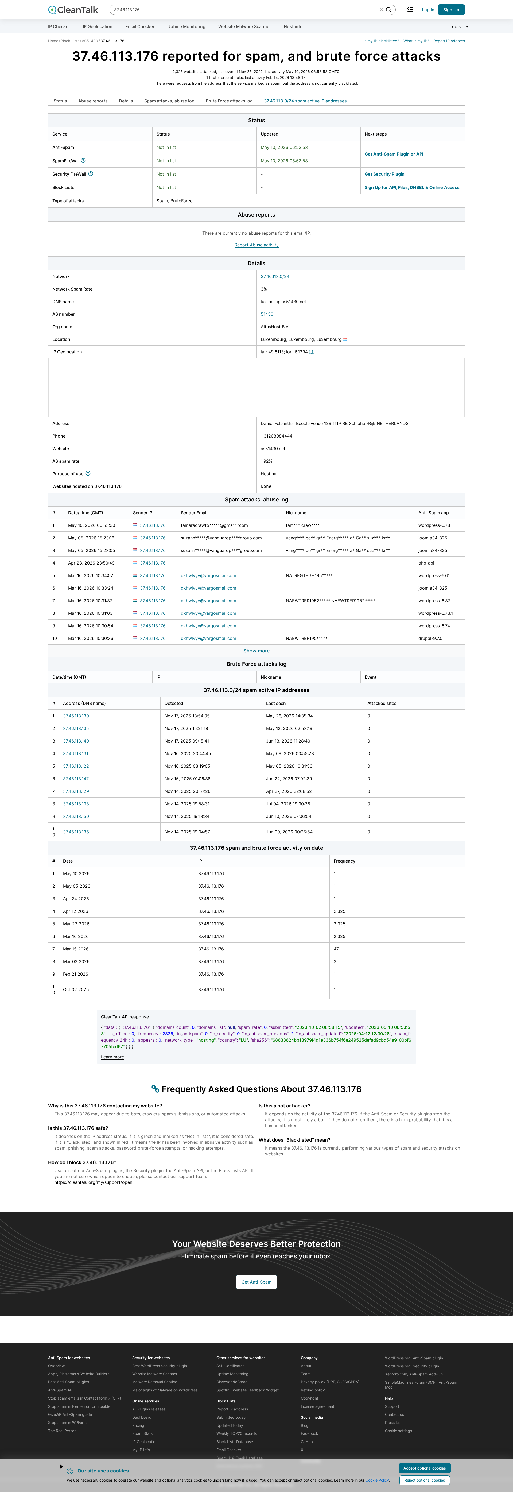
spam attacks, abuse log (169, 100)
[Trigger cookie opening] (57, 1466)
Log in (428, 9)
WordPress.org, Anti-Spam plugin (414, 1358)
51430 (267, 314)
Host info (293, 26)
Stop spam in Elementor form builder (80, 1406)
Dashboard (141, 1417)
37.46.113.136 (76, 831)
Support (392, 1406)
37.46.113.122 (76, 766)
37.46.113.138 (76, 803)
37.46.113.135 (76, 728)
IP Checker (59, 26)
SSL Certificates (230, 1365)
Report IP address (449, 40)
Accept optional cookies (424, 1468)
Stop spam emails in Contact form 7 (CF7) (84, 1398)
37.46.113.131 (75, 753)
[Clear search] (381, 10)
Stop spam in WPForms (68, 1422)
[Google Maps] (312, 351)
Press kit (392, 1422)
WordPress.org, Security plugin (412, 1366)
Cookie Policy (377, 1480)
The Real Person (62, 1430)
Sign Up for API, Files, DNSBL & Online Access (412, 187)
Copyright (309, 1398)
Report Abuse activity (257, 245)
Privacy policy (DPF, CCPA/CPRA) (330, 1381)
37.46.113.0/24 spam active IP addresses (305, 100)
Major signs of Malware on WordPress (164, 1390)
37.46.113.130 (76, 715)
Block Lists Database (234, 1441)
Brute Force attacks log (229, 100)
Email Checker (139, 26)
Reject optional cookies (425, 1480)
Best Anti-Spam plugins (68, 1381)
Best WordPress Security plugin (159, 1365)
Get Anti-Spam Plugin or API (394, 154)
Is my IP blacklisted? (381, 40)
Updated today (229, 1425)
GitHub (307, 1441)
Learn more (112, 1057)
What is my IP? (416, 40)
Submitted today (231, 1417)
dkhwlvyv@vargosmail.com (208, 575)
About (306, 1365)
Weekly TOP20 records (236, 1433)
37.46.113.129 (76, 791)
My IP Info (141, 1449)
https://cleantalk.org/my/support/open (93, 1182)
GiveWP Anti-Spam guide (70, 1414)
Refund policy (313, 1390)
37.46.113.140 (76, 741)
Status (60, 100)
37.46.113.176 (153, 525)
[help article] (84, 160)
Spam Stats (142, 1433)
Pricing (138, 1425)
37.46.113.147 (76, 778)
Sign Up (451, 9)
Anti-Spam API (60, 1390)
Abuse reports (93, 100)
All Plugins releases (148, 1409)
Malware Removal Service (154, 1381)
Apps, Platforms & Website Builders (78, 1373)
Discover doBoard (232, 1381)
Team (305, 1373)
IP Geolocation (97, 26)
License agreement (317, 1406)
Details (126, 100)
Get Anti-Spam (256, 1282)
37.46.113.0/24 (275, 276)
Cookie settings (398, 1430)
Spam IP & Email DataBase (239, 1458)
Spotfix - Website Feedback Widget (247, 1390)
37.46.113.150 (76, 816)
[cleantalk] (73, 10)
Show (256, 651)
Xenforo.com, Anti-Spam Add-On (414, 1374)
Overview (56, 1365)
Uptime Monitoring (186, 26)
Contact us (394, 1414)
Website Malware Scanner (244, 26)
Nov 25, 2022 (251, 71)
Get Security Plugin (385, 174)
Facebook (309, 1433)
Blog (305, 1425)
